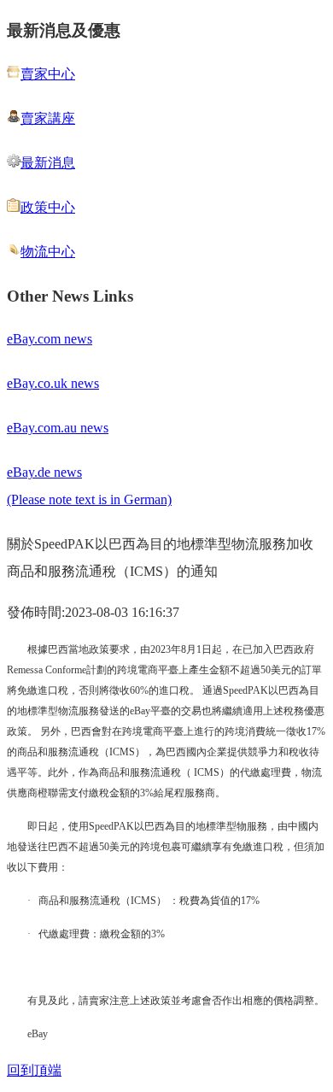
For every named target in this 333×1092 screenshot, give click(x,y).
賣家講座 (47, 118)
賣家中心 (47, 74)
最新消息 (47, 163)
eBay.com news (49, 339)
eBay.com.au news (57, 427)
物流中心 (47, 251)
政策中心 (47, 207)
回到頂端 (34, 1070)
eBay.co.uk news (53, 383)
